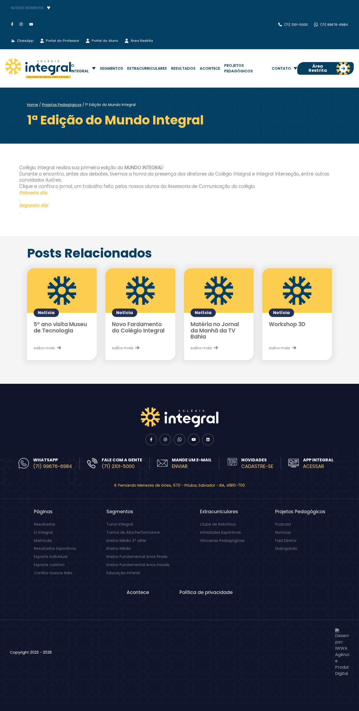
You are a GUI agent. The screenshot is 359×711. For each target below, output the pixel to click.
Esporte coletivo (49, 564)
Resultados (183, 68)
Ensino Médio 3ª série (126, 540)
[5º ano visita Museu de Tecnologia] (62, 290)
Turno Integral (119, 524)
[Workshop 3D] (297, 290)
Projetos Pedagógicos (238, 68)
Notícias (283, 532)
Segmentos (111, 68)
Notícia (46, 313)
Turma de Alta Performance (133, 532)
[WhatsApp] (179, 439)
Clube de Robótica (217, 524)
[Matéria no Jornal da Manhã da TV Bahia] (219, 290)
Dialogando (286, 548)
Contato (281, 68)
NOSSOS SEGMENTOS (27, 8)
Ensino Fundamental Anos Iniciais (138, 564)
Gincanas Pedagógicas (222, 540)
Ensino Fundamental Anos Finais (136, 556)
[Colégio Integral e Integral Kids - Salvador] (38, 68)
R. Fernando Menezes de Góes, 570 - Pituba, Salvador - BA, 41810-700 (179, 485)
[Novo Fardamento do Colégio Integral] (140, 290)
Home (32, 104)
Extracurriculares (147, 68)
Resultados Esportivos (55, 548)
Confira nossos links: (53, 573)
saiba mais (44, 348)
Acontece (210, 68)
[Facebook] (12, 24)
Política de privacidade (206, 592)
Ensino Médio (118, 548)
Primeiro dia (33, 193)
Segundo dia (33, 205)
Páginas (43, 511)
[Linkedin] (207, 439)
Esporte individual (50, 556)
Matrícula (43, 540)
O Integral (80, 68)
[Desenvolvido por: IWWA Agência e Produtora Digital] (342, 652)
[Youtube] (31, 24)
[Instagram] (21, 24)
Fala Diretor (286, 540)
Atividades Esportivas (220, 532)
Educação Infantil (123, 573)
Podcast (283, 524)
